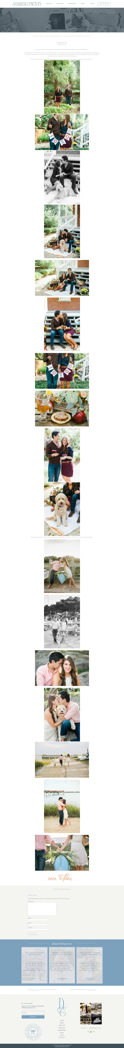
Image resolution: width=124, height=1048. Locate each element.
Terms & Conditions (65, 1045)
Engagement (62, 44)
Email (30, 923)
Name (30, 918)
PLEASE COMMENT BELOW (62, 889)
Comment (31, 901)
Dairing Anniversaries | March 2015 (82, 989)
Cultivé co (67, 1046)
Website (30, 927)
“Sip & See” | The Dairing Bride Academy (43, 989)
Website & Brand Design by (60, 1046)
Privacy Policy (58, 1045)
